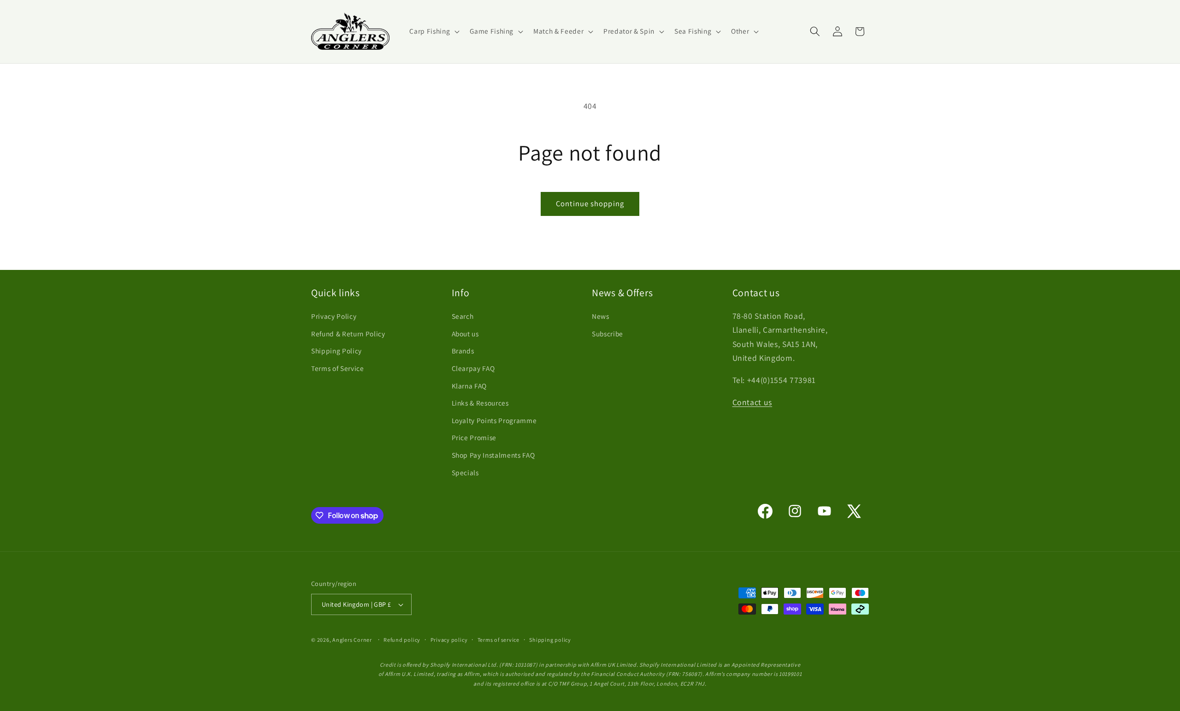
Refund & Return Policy (348, 333)
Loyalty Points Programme (494, 420)
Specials (465, 472)
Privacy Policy (333, 316)
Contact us (752, 402)
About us (465, 333)
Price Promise (474, 437)
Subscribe (607, 333)
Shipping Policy (336, 350)
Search (463, 316)
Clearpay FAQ (473, 368)
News (600, 316)
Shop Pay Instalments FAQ (493, 455)
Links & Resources (480, 402)
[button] (433, 31)
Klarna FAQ (469, 385)
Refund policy (402, 639)
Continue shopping (590, 203)
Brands (463, 350)
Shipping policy (550, 639)
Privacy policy (449, 639)
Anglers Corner (352, 639)
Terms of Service (337, 368)
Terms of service (498, 639)
